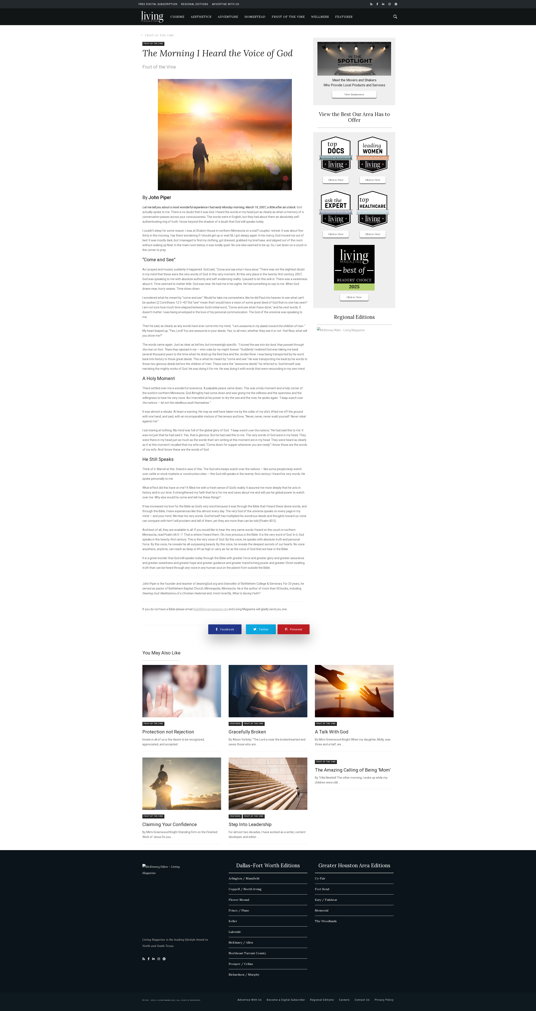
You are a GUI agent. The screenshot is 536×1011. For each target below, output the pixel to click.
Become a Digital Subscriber (286, 999)
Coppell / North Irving (245, 889)
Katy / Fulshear (326, 900)
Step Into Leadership (250, 824)
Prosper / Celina (241, 964)
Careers (344, 999)
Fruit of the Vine (288, 17)
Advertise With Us (225, 4)
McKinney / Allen (241, 942)
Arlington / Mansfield (244, 878)
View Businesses (354, 94)
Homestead (255, 17)
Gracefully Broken (247, 731)
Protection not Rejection (168, 731)
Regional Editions (194, 4)
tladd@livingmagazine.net (210, 609)
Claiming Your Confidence (169, 824)
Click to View (336, 179)
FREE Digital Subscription (158, 4)
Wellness (320, 17)
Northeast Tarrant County (247, 953)
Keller (233, 921)
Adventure (228, 17)
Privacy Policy (384, 999)
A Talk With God (331, 731)
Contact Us (362, 999)
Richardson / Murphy (244, 974)
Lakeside (235, 932)
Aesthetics (201, 17)
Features (344, 17)
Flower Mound (239, 900)
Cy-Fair (320, 878)
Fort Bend (322, 889)
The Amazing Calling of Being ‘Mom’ (353, 770)
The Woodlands (326, 921)
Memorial (321, 910)
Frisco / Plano (239, 910)
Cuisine (177, 17)
